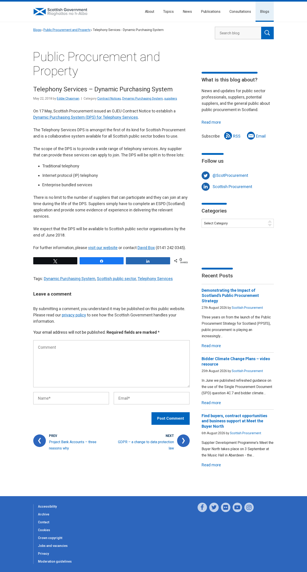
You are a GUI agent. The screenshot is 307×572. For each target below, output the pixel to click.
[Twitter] (214, 507)
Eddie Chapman (68, 98)
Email (261, 136)
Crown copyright (50, 538)
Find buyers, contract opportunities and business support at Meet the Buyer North (234, 421)
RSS (236, 136)
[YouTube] (237, 507)
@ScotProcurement (230, 175)
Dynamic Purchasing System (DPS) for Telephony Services (85, 117)
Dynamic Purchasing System (142, 98)
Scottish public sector (116, 278)
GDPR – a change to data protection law (146, 445)
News (187, 11)
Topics (168, 11)
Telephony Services (155, 278)
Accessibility (47, 506)
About (149, 11)
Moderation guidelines (55, 561)
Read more (211, 122)
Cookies (44, 530)
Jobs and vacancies (53, 546)
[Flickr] (225, 507)
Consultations (240, 11)
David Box (146, 247)
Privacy (43, 553)
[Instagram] (249, 507)
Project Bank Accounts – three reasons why (72, 445)
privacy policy (74, 315)
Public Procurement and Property (67, 30)
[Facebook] (202, 507)
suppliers (170, 98)
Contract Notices (109, 98)
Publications (210, 11)
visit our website (103, 247)
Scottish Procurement (232, 186)
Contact (43, 522)
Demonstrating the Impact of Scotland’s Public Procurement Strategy (230, 295)
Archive (43, 514)
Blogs (264, 11)
